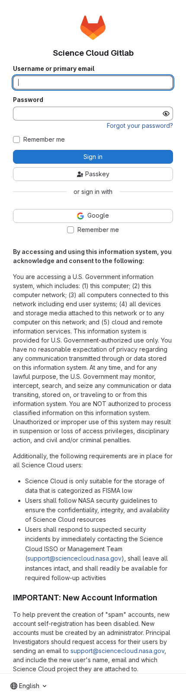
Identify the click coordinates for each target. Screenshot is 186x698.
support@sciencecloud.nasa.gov (74, 558)
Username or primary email (53, 68)
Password (28, 99)
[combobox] (28, 686)
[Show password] (166, 114)
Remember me (44, 139)
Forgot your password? (140, 125)
